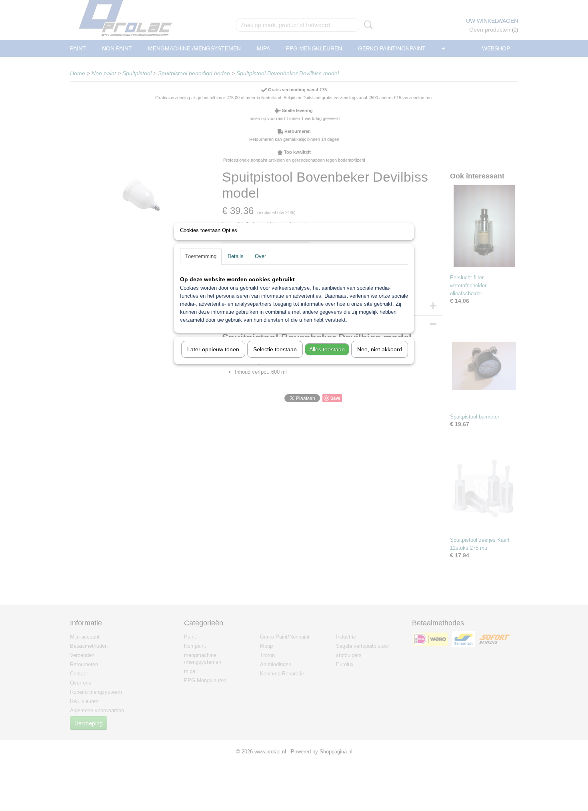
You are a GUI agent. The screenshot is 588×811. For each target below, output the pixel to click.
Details (236, 256)
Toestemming (200, 256)
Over (260, 256)
